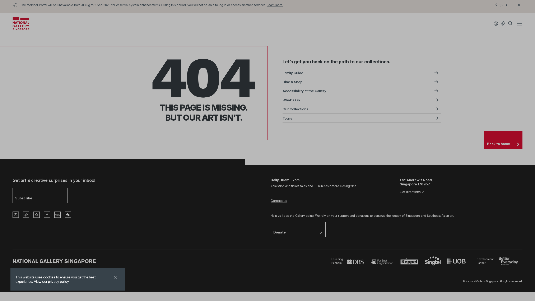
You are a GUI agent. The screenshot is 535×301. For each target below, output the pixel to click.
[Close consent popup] (115, 278)
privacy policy (58, 281)
